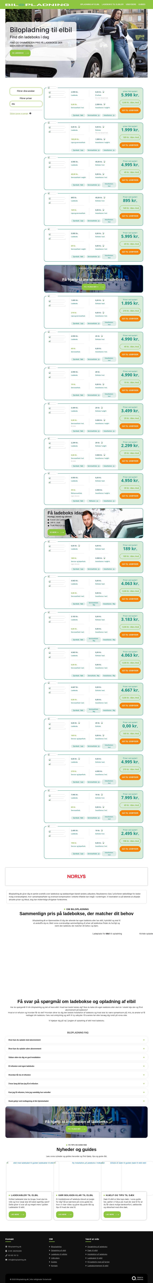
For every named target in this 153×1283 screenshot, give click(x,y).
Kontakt (54, 1266)
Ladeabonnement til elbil (97, 1266)
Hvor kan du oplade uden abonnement (25, 1049)
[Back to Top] (148, 1279)
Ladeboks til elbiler (113, 4)
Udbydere (131, 4)
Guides (141, 4)
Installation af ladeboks (97, 1254)
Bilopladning (56, 1246)
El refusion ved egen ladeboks (21, 1066)
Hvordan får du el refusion (20, 1075)
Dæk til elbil (92, 1250)
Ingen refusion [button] (75, 496)
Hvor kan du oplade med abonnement (25, 1040)
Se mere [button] (73, 426)
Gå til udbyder (130, 110)
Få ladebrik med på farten (98, 1262)
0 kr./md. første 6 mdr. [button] (102, 98)
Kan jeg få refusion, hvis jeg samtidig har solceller (30, 1092)
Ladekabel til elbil (94, 1258)
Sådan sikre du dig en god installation (25, 1057)
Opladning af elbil (90, 4)
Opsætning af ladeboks (97, 1246)
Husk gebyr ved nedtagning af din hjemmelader (29, 1101)
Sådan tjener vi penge (19, 113)
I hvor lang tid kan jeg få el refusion (23, 1084)
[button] (76, 1040)
